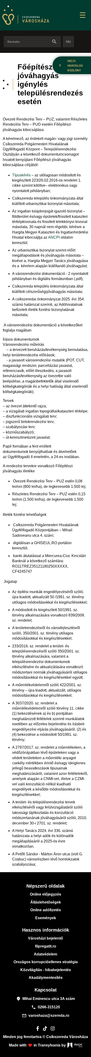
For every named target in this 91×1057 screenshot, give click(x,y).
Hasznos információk (45, 930)
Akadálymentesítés (46, 978)
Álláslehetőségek (45, 902)
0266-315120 (45, 1007)
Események (45, 918)
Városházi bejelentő (45, 938)
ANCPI (54, 237)
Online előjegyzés (45, 894)
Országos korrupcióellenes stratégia (46, 962)
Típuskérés (21, 175)
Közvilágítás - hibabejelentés (45, 970)
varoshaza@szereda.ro (45, 1015)
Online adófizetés (45, 910)
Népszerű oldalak (45, 886)
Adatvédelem (45, 954)
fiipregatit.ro (45, 946)
